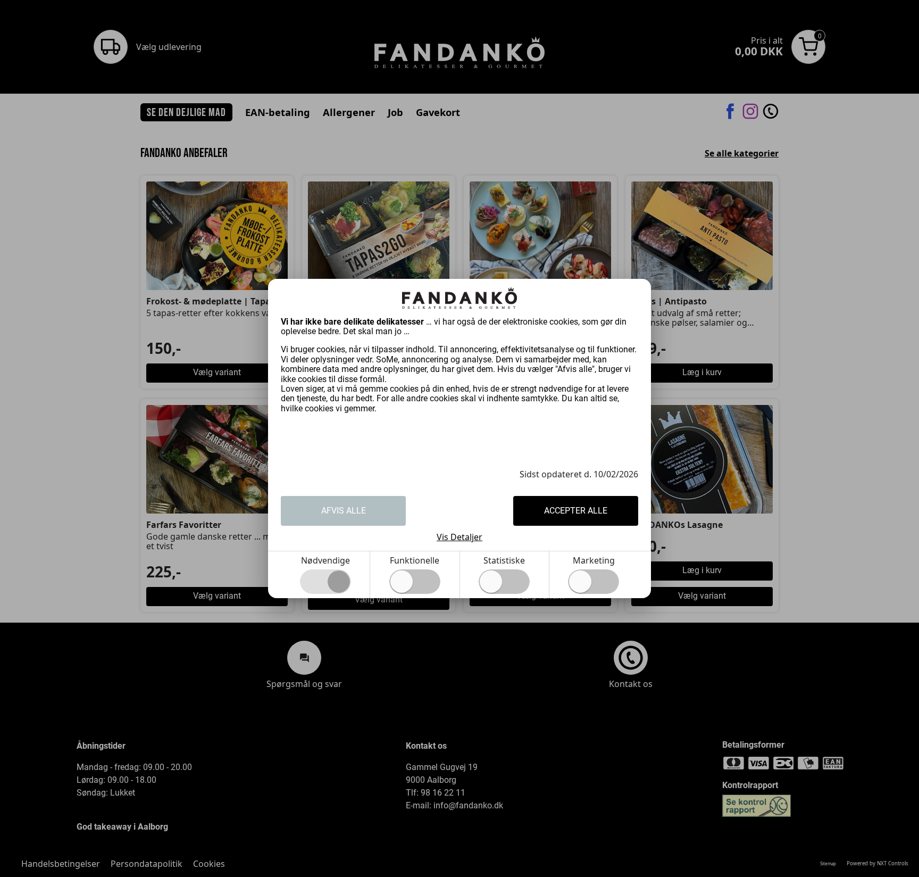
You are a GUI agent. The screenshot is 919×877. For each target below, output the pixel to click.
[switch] (414, 581)
